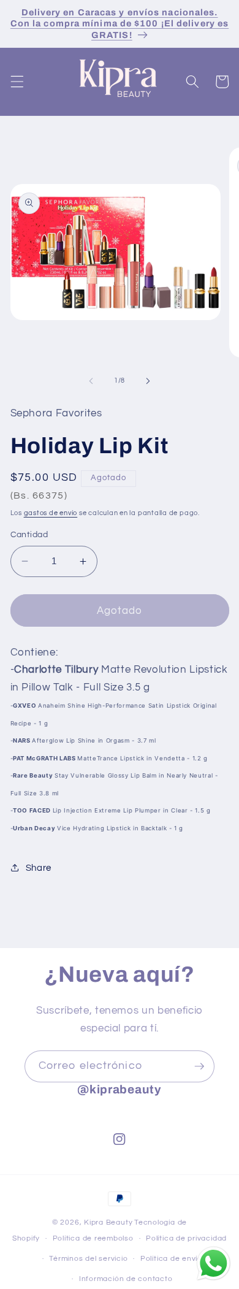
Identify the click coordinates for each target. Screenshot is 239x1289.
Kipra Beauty (108, 1222)
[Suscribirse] (199, 1066)
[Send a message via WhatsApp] (213, 1263)
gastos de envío (51, 513)
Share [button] (38, 868)
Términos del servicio (88, 1259)
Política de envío (171, 1259)
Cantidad (29, 534)
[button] (16, 81)
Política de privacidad (186, 1238)
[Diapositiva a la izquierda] (91, 380)
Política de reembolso (93, 1238)
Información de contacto (126, 1279)
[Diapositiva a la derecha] (147, 380)
